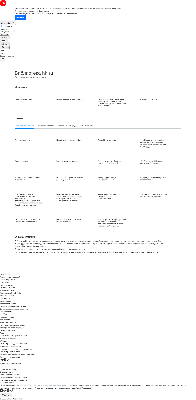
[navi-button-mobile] (2, 59)
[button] (2, 50)
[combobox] (6, 395)
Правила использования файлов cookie (59, 13)
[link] (4, 44)
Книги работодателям (24, 126)
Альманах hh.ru (87, 126)
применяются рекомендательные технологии (52, 385)
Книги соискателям (46, 126)
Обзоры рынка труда (67, 126)
